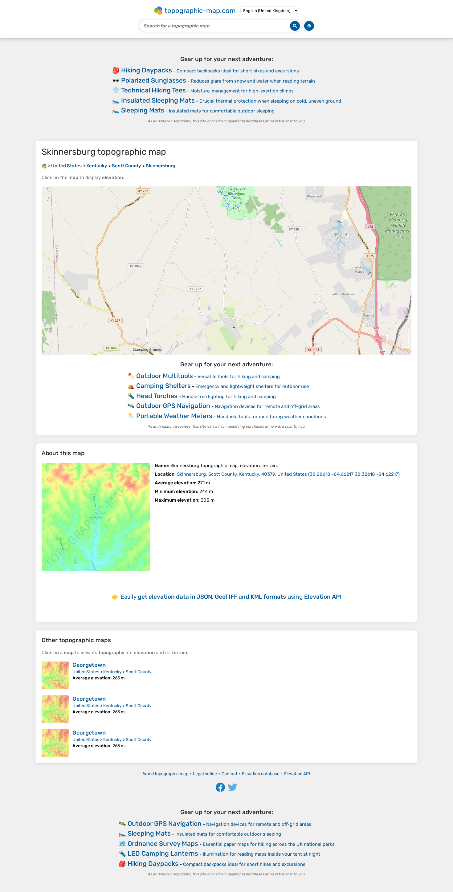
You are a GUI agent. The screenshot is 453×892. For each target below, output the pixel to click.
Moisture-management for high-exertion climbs (242, 91)
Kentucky (112, 671)
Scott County (139, 671)
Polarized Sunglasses (153, 80)
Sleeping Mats (142, 110)
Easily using (231, 596)
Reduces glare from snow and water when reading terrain (253, 81)
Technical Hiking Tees (153, 90)
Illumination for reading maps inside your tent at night (261, 854)
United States (85, 671)
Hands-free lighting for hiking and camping (229, 396)
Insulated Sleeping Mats (158, 100)
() (288, 474)
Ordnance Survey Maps (163, 843)
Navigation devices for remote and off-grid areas (267, 406)
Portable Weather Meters (174, 416)
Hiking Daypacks (146, 70)
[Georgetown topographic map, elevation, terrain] (55, 675)
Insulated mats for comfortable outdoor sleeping (222, 111)
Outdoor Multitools (164, 376)
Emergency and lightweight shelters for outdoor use (252, 386)
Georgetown (89, 665)
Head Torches (157, 396)
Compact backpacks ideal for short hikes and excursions (238, 71)
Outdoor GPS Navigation (173, 405)
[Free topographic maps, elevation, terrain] (44, 166)
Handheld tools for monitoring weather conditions (271, 416)
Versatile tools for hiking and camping (239, 376)
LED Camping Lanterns (163, 853)
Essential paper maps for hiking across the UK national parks (269, 844)
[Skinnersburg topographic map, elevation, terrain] (96, 517)
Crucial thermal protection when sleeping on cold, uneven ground (270, 101)
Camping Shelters (163, 385)
